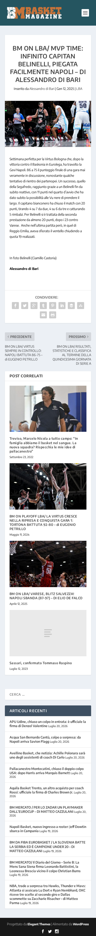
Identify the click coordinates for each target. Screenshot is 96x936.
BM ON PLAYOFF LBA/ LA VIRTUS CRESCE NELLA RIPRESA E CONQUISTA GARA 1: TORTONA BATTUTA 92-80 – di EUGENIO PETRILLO (43, 522)
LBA (79, 89)
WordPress (81, 924)
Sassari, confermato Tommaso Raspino (41, 663)
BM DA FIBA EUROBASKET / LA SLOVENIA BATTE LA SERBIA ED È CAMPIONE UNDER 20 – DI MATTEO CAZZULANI (48, 846)
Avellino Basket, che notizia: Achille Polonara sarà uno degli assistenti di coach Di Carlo (47, 755)
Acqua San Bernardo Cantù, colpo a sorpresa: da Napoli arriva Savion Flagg (45, 739)
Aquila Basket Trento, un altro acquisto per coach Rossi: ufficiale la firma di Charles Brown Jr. (47, 790)
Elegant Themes (38, 924)
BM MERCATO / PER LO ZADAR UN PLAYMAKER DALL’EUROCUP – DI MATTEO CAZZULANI (46, 809)
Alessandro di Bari (42, 89)
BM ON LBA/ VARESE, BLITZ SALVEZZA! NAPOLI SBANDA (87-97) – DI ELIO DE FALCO (46, 596)
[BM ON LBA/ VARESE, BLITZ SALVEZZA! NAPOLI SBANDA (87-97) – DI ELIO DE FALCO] (48, 564)
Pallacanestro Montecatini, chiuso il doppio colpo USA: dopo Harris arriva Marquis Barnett (47, 771)
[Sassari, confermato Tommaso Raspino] (48, 633)
